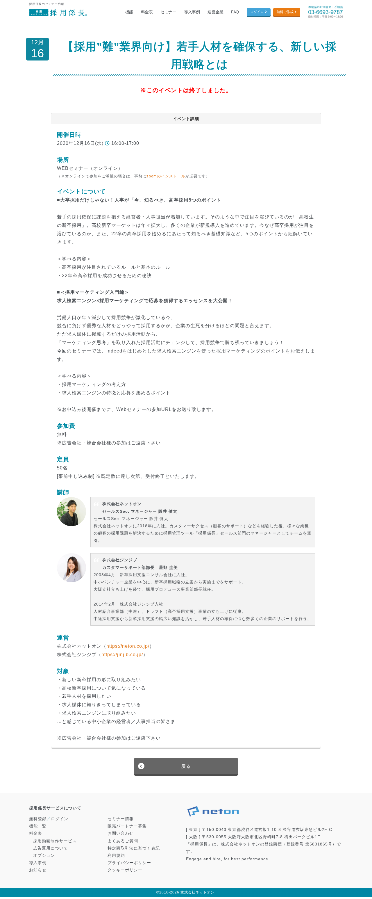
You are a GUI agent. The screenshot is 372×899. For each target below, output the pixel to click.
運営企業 (215, 12)
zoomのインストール (165, 176)
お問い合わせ (121, 833)
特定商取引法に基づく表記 (134, 848)
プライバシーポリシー (129, 862)
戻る (186, 766)
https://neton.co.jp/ (127, 646)
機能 (129, 12)
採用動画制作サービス (55, 841)
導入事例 (192, 12)
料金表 (147, 12)
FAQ (235, 12)
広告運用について (50, 848)
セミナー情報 (121, 818)
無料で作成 (285, 12)
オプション (44, 855)
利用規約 (116, 855)
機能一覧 (37, 826)
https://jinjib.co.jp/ (122, 654)
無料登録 (37, 818)
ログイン (257, 12)
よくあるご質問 (123, 841)
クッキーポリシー (125, 870)
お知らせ (37, 870)
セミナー (168, 12)
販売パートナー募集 (127, 826)
